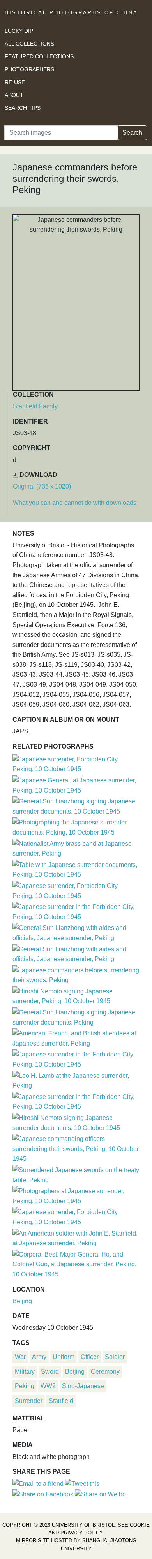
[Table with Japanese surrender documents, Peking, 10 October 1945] (76, 868)
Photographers (29, 69)
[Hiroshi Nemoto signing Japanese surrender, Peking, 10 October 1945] (76, 995)
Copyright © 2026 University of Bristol (58, 1525)
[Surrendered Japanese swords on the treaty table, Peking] (76, 1174)
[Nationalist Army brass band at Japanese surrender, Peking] (76, 847)
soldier (115, 1356)
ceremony (105, 1371)
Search (132, 132)
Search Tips (23, 108)
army (39, 1356)
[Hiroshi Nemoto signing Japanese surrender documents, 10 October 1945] (76, 1121)
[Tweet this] (82, 1483)
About (14, 95)
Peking (24, 1386)
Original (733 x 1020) (42, 486)
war (20, 1356)
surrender (28, 1400)
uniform (63, 1356)
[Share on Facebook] (42, 1493)
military (25, 1371)
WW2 (48, 1386)
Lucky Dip (19, 31)
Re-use (15, 82)
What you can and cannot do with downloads (74, 502)
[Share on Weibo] (100, 1493)
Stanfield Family (35, 406)
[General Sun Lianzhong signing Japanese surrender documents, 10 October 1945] (76, 805)
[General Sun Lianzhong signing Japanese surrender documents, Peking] (76, 1016)
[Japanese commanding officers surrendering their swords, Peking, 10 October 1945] (76, 1147)
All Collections (29, 43)
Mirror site (32, 1540)
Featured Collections (39, 56)
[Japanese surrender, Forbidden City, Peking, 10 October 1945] (76, 763)
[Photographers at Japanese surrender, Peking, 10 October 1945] (76, 1195)
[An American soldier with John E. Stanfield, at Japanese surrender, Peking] (76, 1237)
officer (90, 1356)
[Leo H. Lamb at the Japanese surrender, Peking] (76, 1079)
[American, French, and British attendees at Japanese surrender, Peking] (76, 1037)
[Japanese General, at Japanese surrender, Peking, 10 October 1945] (76, 784)
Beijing (22, 1301)
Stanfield (61, 1400)
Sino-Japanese (83, 1386)
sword (50, 1371)
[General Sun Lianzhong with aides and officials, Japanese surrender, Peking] (76, 932)
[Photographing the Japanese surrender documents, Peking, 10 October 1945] (76, 826)
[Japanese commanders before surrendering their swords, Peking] (76, 974)
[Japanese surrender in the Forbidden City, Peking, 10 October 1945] (76, 910)
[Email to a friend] (38, 1483)
